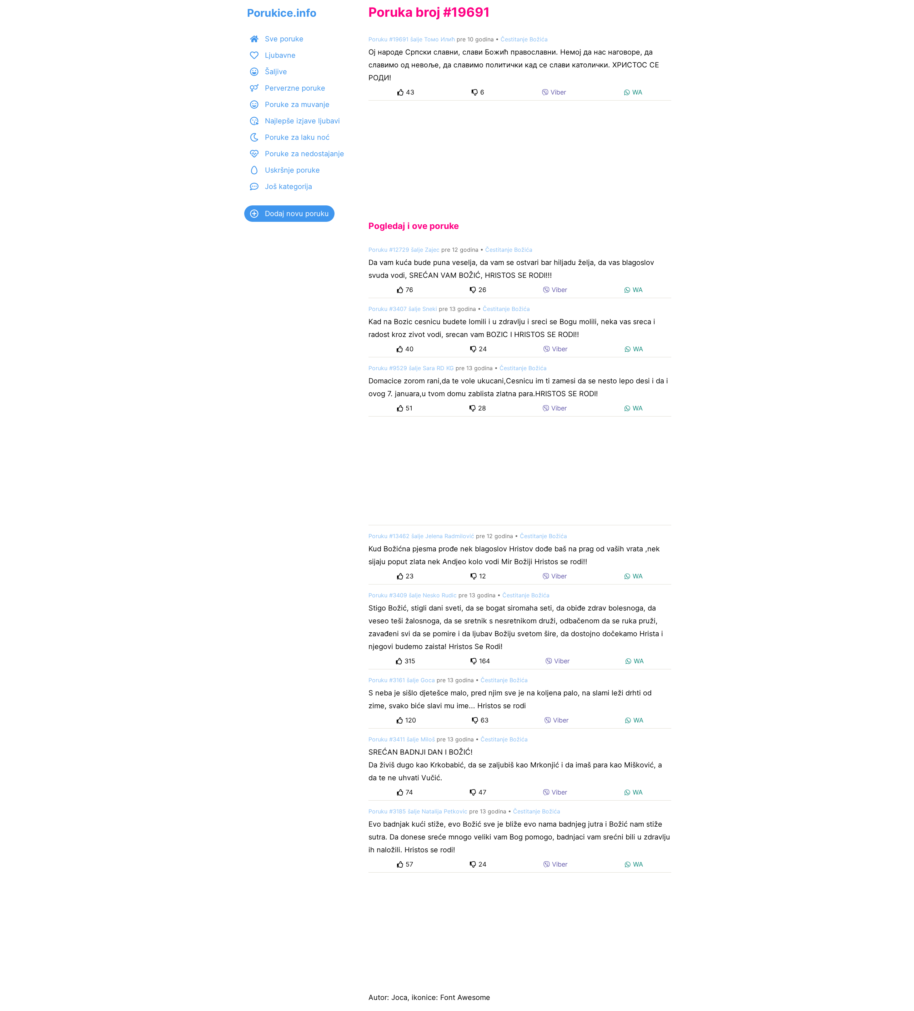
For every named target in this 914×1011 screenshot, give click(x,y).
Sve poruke (284, 39)
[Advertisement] (519, 155)
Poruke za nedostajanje (304, 153)
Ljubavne (280, 55)
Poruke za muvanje (297, 104)
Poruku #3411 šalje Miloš (401, 739)
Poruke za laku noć (297, 137)
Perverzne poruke (295, 88)
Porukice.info (281, 12)
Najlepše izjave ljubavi (302, 121)
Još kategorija (288, 186)
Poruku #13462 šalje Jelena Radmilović (421, 536)
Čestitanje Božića (524, 39)
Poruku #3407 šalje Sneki (402, 308)
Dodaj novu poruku (297, 213)
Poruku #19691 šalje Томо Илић (411, 39)
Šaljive (276, 71)
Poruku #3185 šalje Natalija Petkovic (417, 811)
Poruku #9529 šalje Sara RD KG (411, 368)
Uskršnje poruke (292, 170)
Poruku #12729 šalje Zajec (404, 249)
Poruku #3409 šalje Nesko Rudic (412, 595)
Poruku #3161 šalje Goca (401, 680)
